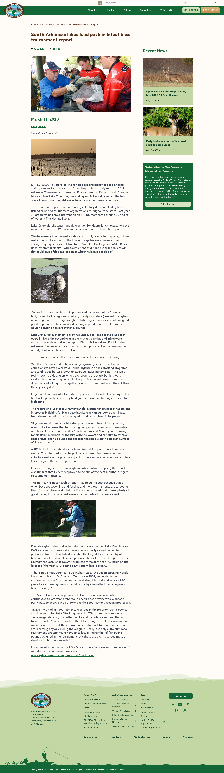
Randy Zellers (40, 49)
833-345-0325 (38, 723)
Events (205, 3)
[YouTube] (180, 704)
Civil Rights (78, 769)
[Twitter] (188, 704)
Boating (144, 716)
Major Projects (148, 712)
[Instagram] (176, 710)
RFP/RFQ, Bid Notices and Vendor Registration (95, 722)
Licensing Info (183, 3)
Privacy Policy (37, 769)
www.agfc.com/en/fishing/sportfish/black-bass (62, 655)
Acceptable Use (51, 769)
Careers (166, 737)
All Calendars (147, 707)
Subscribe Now (168, 204)
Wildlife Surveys (142, 737)
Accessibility (66, 769)
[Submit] (100, 3)
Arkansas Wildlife (120, 699)
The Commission (92, 699)
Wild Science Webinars (123, 726)
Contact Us (216, 3)
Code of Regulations (150, 727)
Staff (86, 707)
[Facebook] (173, 704)
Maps (143, 703)
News (195, 3)
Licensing (145, 699)
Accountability (91, 727)
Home (33, 24)
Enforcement (90, 737)
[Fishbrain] (184, 710)
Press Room (115, 737)
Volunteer (188, 737)
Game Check (191, 10)
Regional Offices (92, 712)
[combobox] (134, 3)
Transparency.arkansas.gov (96, 769)
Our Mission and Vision (95, 703)
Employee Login (117, 769)
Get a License (210, 10)
